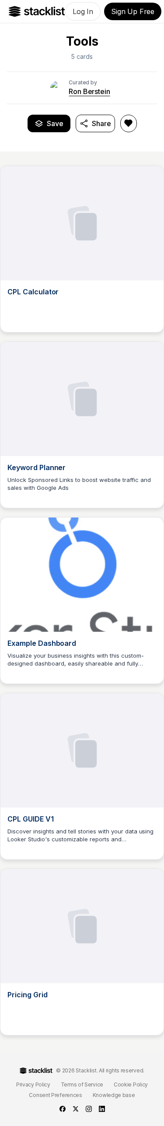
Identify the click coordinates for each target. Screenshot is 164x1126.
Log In (83, 11)
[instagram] (89, 1109)
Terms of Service (82, 1084)
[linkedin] (102, 1109)
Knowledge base (114, 1095)
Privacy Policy (33, 1084)
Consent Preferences (55, 1095)
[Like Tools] (128, 123)
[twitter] (76, 1109)
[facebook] (62, 1109)
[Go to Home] (37, 11)
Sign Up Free (132, 11)
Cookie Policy (131, 1084)
